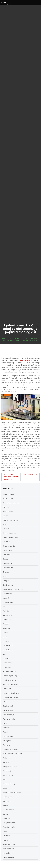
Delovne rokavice (9, 546)
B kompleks (7, 507)
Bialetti (5, 516)
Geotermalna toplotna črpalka (14, 589)
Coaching (6, 542)
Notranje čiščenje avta (11, 693)
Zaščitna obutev (8, 857)
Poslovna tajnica (8, 736)
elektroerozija (25, 360)
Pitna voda (6, 728)
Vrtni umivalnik (8, 849)
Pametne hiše (8, 710)
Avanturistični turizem (11, 503)
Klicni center (7, 620)
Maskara (6, 658)
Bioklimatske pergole (10, 520)
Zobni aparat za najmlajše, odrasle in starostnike (11, 476)
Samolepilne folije (9, 784)
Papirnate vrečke (9, 719)
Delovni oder (7, 550)
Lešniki (5, 637)
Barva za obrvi (8, 511)
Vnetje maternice (9, 844)
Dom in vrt (6, 555)
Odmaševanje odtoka (10, 697)
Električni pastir (8, 563)
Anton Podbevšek (9, 494)
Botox (5, 524)
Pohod (5, 732)
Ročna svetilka (8, 775)
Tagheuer (6, 818)
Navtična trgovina (9, 680)
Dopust (5, 559)
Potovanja (6, 745)
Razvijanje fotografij (10, 767)
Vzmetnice (6, 853)
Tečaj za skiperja (9, 823)
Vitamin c (6, 840)
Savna (5, 788)
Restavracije (7, 771)
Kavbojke (6, 611)
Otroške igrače (8, 706)
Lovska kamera (8, 650)
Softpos (5, 805)
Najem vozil (7, 667)
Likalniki (6, 641)
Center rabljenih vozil (10, 537)
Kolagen (6, 624)
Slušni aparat (7, 797)
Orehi (5, 702)
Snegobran (7, 801)
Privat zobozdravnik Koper (12, 754)
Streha (5, 814)
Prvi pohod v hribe (30, 474)
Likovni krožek (8, 645)
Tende (5, 831)
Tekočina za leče (9, 827)
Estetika (6, 572)
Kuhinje (5, 632)
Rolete (5, 779)
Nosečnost (7, 689)
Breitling (6, 529)
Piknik (5, 723)
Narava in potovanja (10, 676)
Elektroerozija (8, 568)
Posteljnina (7, 741)
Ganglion (6, 581)
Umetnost (6, 836)
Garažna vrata (8, 585)
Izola (4, 607)
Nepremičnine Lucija (10, 684)
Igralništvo (7, 598)
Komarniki (6, 628)
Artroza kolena (8, 498)
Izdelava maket (8, 602)
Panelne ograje (8, 715)
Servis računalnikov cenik (12, 792)
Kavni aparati (7, 615)
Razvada (6, 762)
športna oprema (9, 810)
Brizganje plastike (9, 533)
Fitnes (5, 576)
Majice (5, 654)
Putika (5, 758)
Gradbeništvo (7, 594)
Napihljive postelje (9, 671)
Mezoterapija (7, 663)
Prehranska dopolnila (10, 749)
